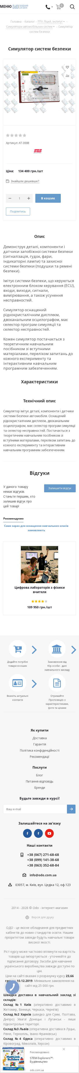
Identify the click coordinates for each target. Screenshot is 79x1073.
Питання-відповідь (39, 781)
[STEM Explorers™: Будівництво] (13, 1059)
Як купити (39, 730)
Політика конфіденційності (39, 750)
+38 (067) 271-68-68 (43, 854)
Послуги (39, 767)
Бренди (39, 787)
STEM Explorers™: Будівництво (41, 1059)
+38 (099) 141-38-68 (43, 859)
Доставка (39, 738)
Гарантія (39, 744)
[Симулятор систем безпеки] (39, 90)
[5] (25, 135)
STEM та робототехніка (27, 833)
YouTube (49, 833)
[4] (20, 135)
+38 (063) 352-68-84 (43, 865)
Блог (39, 775)
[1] (8, 135)
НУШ (38, 833)
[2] (12, 135)
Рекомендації (39, 756)
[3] (16, 135)
